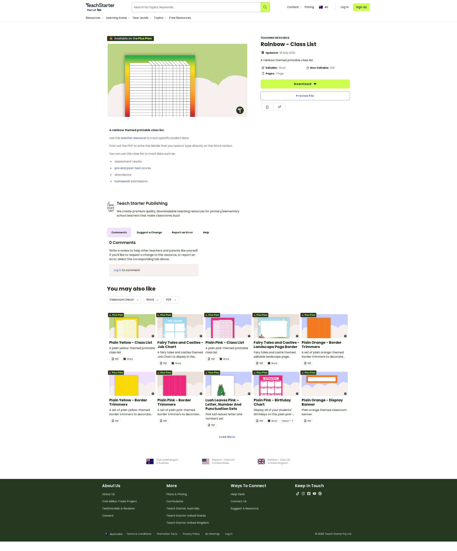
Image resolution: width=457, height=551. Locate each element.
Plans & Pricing (176, 494)
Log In (228, 534)
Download (303, 84)
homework (122, 181)
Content (293, 7)
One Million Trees (119, 501)
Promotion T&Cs (167, 534)
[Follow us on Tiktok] (297, 493)
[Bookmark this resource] (267, 107)
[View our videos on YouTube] (314, 493)
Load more (227, 437)
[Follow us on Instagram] (303, 493)
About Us (108, 494)
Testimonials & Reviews (118, 508)
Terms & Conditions (139, 534)
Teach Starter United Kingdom (187, 523)
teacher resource (133, 138)
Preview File (305, 96)
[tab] (119, 232)
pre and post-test (128, 168)
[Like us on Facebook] (309, 493)
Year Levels (141, 18)
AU (326, 7)
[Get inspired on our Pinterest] (320, 493)
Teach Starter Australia (182, 508)
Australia (115, 534)
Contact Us (239, 501)
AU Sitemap (212, 534)
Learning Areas (117, 18)
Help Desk (238, 494)
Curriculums (174, 501)
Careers (108, 516)
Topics (159, 18)
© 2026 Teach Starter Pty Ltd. (333, 534)
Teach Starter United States (186, 516)
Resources (93, 18)
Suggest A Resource (244, 508)
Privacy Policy (191, 534)
